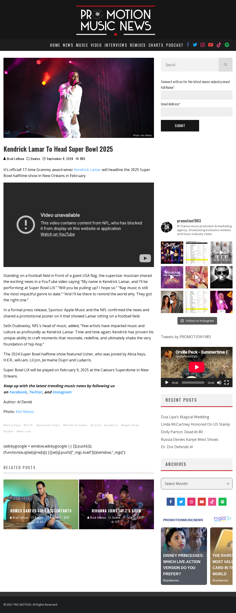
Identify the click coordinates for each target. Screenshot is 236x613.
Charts (156, 45)
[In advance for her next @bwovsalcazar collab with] (221, 302)
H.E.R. (29, 425)
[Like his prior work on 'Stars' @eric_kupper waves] (197, 277)
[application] (197, 367)
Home (55, 45)
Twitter (35, 392)
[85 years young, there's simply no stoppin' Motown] (197, 302)
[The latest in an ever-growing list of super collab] (221, 277)
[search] (226, 65)
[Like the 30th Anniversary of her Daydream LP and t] (172, 277)
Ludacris (112, 425)
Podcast (174, 45)
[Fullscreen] (226, 382)
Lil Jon (96, 425)
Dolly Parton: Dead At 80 (182, 431)
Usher (9, 431)
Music (82, 45)
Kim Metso (25, 411)
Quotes (35, 159)
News (68, 45)
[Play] (167, 382)
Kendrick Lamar (87, 169)
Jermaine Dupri (49, 425)
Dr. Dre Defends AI (177, 446)
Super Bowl (131, 425)
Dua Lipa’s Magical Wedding (185, 416)
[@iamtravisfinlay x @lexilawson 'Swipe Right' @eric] (172, 302)
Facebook (18, 392)
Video (96, 45)
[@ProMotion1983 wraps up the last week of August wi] (172, 252)
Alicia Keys (13, 425)
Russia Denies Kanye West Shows (189, 439)
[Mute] (219, 382)
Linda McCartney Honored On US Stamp (195, 424)
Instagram (61, 392)
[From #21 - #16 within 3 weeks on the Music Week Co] (197, 252)
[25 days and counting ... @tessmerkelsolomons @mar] (221, 252)
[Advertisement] (197, 167)
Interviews (116, 45)
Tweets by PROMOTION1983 (186, 336)
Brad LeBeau (15, 158)
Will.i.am (24, 431)
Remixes (138, 45)
